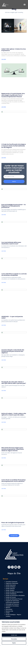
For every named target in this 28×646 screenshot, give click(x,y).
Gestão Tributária (10, 590)
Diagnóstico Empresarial (12, 583)
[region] (14, 633)
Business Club (9, 611)
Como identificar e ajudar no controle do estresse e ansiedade (14, 274)
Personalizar (14, 639)
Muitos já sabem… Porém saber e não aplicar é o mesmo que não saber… (13, 414)
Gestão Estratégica (10, 587)
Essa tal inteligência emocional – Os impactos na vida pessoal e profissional (13, 206)
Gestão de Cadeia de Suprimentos (14, 592)
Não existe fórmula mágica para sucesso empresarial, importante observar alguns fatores (12, 449)
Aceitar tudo (14, 635)
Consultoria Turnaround (11, 581)
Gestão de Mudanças (11, 593)
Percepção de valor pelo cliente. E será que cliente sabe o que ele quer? (13, 382)
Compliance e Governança (12, 606)
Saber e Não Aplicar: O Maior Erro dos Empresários (13, 49)
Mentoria (8, 607)
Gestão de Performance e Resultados (15, 595)
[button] (24, 4)
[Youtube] (15, 567)
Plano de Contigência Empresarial (12, 522)
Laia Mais (3, 59)
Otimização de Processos (12, 604)
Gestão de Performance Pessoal (14, 599)
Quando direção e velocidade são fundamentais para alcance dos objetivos (12, 351)
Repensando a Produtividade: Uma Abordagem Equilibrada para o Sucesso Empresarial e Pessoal (13, 95)
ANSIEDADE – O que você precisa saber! (12, 317)
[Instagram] (12, 567)
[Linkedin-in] (19, 567)
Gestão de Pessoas (11, 597)
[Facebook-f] (9, 567)
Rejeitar (14, 642)
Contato (8, 613)
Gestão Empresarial (11, 585)
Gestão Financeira (10, 588)
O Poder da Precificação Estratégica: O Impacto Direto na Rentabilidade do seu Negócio (13, 145)
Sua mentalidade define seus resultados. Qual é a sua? (11, 243)
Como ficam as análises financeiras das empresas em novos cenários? (13, 480)
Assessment (9, 609)
